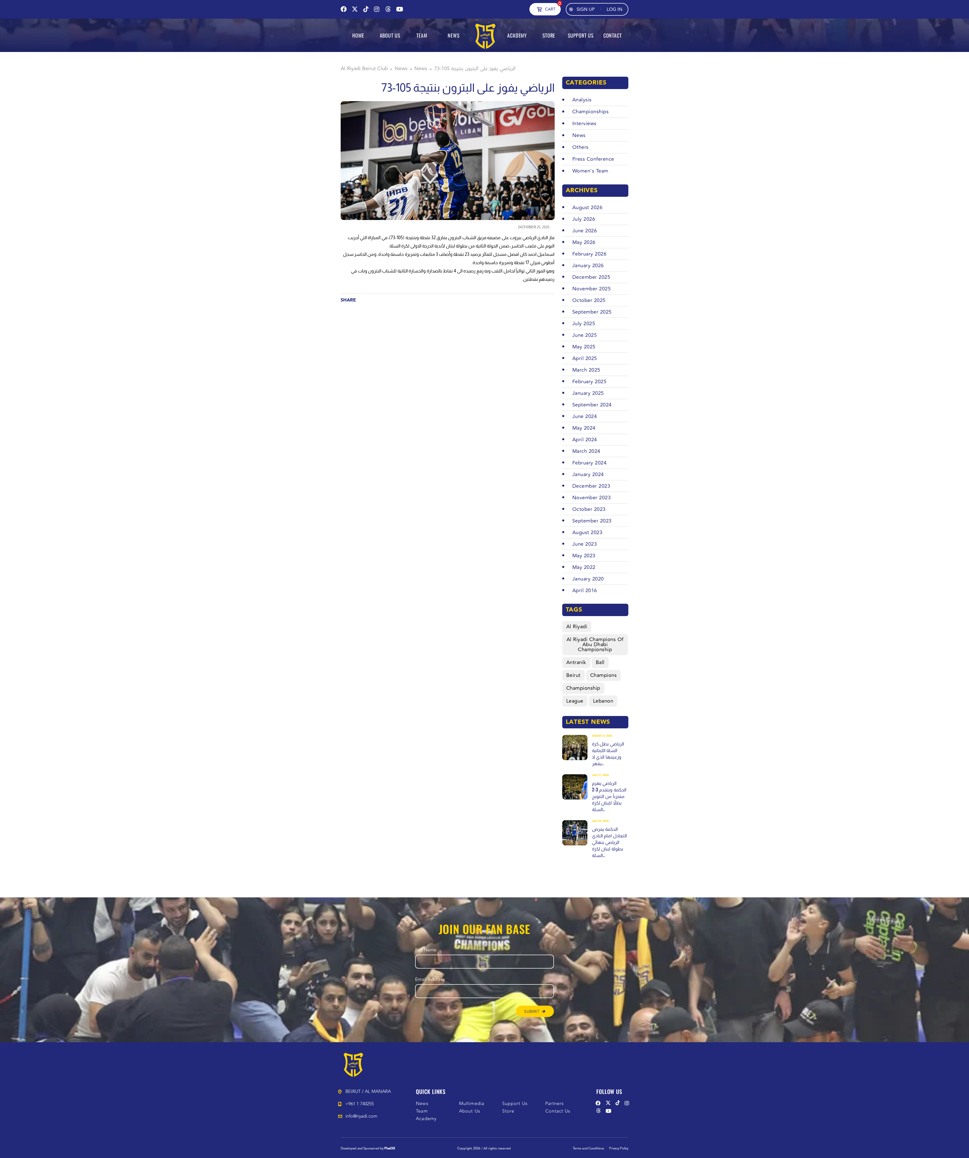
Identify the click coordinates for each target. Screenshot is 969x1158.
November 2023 (591, 497)
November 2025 (591, 289)
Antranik (576, 662)
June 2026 (584, 231)
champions (603, 675)
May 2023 (584, 556)
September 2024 (592, 405)
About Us (469, 1111)
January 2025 (588, 393)
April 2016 (584, 590)
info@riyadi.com (361, 1116)
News (422, 1103)
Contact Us (558, 1111)
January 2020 (588, 579)
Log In (614, 9)
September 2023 (592, 521)
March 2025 (586, 370)
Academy (426, 1119)
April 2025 (584, 358)
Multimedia (471, 1103)
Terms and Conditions (588, 1148)
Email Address (430, 979)
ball (600, 662)
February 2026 (589, 254)
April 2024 (584, 439)
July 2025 (583, 323)
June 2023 (584, 544)
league (574, 701)
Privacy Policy (618, 1148)
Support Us (515, 1103)
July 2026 (583, 219)
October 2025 (589, 300)
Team (421, 1111)
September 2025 (592, 312)
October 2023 (589, 509)
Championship (583, 688)
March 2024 (586, 451)
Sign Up (586, 9)
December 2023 (591, 486)
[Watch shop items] (539, 9)
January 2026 (588, 265)
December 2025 (591, 277)
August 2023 (587, 532)
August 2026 (587, 207)
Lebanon (603, 701)
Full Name (425, 950)
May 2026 (584, 242)
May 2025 (584, 347)
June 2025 (584, 335)
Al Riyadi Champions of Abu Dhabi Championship (595, 644)
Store (508, 1111)
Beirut (573, 675)
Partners (554, 1103)
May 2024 (584, 428)
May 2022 (584, 567)
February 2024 (589, 463)
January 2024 (588, 474)
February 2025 (589, 381)
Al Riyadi (576, 626)
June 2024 (584, 416)
